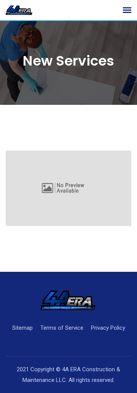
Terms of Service (61, 327)
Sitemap (22, 327)
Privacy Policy (108, 327)
